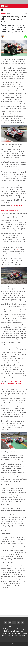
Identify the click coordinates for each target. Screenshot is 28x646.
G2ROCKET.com (17, 644)
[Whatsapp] (25, 36)
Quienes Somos (5, 635)
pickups (3, 14)
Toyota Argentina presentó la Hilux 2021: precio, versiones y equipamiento (11, 208)
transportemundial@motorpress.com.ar (14, 633)
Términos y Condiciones (18, 635)
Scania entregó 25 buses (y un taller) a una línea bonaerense (12, 384)
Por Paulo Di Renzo (9, 36)
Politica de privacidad (13, 637)
